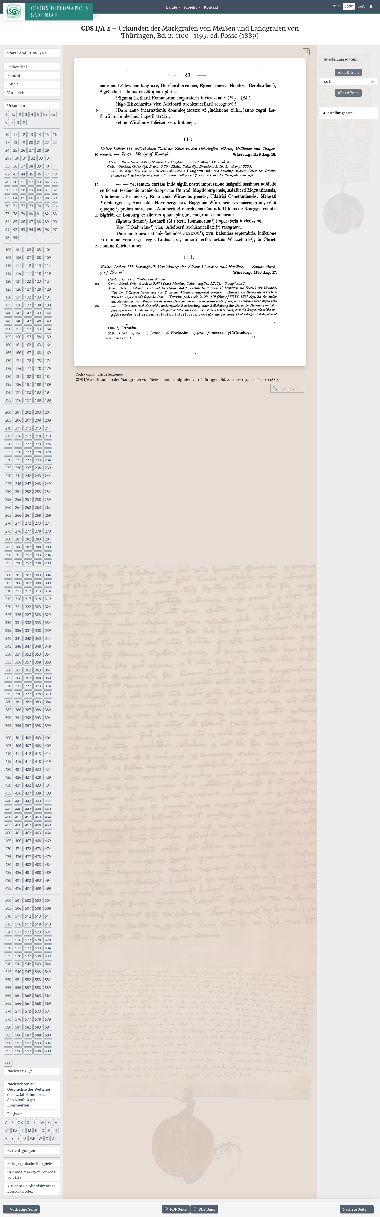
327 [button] (28, 614)
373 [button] (38, 686)
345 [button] (8, 646)
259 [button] (48, 499)
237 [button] (28, 467)
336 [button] (18, 630)
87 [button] (31, 221)
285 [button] (8, 547)
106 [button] (18, 257)
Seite (178, 1209)
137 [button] (28, 305)
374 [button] (48, 686)
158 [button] (38, 336)
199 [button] (48, 400)
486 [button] (18, 872)
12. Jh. (328, 81)
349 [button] (48, 646)
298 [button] (38, 563)
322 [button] (28, 606)
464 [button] (48, 832)
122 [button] (28, 281)
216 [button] (18, 436)
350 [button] (8, 654)
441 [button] (18, 801)
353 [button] (38, 654)
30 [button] (17, 158)
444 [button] (48, 801)
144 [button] (48, 313)
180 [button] (8, 376)
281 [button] (18, 539)
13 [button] (31, 134)
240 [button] (8, 475)
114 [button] (48, 265)
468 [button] (38, 840)
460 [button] (8, 832)
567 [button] (28, 1003)
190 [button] (8, 392)
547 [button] (28, 971)
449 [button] (48, 809)
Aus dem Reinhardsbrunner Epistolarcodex (31, 1188)
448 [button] (38, 809)
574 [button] (48, 1011)
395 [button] (8, 725)
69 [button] (55, 197)
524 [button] (48, 932)
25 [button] (15, 150)
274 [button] (48, 523)
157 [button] (28, 336)
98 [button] (7, 237)
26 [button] (23, 150)
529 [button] (48, 940)
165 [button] (8, 352)
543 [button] (38, 963)
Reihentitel (17, 67)
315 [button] (8, 598)
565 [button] (8, 1003)
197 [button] (28, 400)
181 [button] (18, 376)
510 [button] (8, 916)
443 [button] (38, 801)
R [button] (6, 1138)
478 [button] (38, 856)
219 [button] (48, 436)
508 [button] (38, 908)
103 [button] (38, 249)
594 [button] (48, 1043)
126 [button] (18, 289)
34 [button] (49, 158)
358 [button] (38, 662)
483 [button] (38, 864)
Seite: (337, 6)
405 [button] (8, 745)
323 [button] (38, 606)
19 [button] (23, 142)
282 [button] (28, 539)
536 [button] (18, 955)
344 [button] (48, 638)
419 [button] (48, 761)
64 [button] (15, 197)
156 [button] (18, 336)
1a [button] (13, 114)
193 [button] (38, 392)
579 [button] (48, 1019)
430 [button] (8, 785)
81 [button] (39, 213)
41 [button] (55, 166)
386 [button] (18, 709)
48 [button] (55, 174)
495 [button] (8, 888)
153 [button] (38, 328)
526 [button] (18, 940)
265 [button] (8, 515)
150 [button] (8, 328)
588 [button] (38, 1035)
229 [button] (48, 452)
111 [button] (18, 265)
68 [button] (47, 197)
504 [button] (48, 900)
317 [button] (28, 598)
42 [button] (7, 174)
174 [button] (48, 360)
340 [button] (8, 638)
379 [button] (48, 693)
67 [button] (39, 197)
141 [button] (18, 313)
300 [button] (8, 575)
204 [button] (48, 412)
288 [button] (38, 547)
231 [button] (18, 459)
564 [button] (48, 995)
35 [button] (7, 166)
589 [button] (48, 1035)
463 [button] (38, 832)
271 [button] (18, 523)
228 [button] (38, 452)
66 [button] (31, 197)
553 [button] (38, 979)
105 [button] (8, 257)
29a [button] (8, 158)
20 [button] (31, 142)
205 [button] (8, 420)
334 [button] (48, 622)
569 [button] (48, 1003)
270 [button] (8, 523)
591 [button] (18, 1043)
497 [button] (28, 888)
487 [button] (28, 872)
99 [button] (15, 237)
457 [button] (28, 824)
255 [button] (8, 499)
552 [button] (28, 979)
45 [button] (31, 174)
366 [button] (18, 678)
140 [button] (8, 313)
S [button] (12, 1138)
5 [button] (38, 114)
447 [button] (28, 809)
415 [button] (8, 761)
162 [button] (28, 344)
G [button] (49, 1122)
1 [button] (6, 114)
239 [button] (48, 467)
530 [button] (8, 948)
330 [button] (8, 622)
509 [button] (48, 908)
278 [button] (38, 531)
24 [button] (7, 150)
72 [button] (23, 205)
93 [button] (23, 229)
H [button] (56, 1122)
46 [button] (39, 174)
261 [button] (18, 507)
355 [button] (8, 662)
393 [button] (38, 717)
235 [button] (8, 467)
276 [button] (18, 531)
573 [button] (38, 1011)
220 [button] (8, 444)
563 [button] (38, 995)
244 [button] (48, 475)
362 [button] (28, 670)
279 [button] (48, 531)
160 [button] (8, 344)
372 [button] (28, 686)
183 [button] (38, 376)
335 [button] (8, 630)
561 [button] (18, 995)
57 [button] (15, 190)
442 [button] (28, 801)
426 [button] (18, 777)
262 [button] (28, 507)
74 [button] (39, 205)
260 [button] (8, 507)
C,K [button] (20, 1122)
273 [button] (38, 523)
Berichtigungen (21, 1150)
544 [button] (48, 963)
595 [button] (8, 1051)
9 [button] (24, 122)
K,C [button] (15, 1130)
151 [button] (18, 328)
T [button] (18, 1138)
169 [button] (48, 352)
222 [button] (28, 444)
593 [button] (38, 1043)
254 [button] (48, 491)
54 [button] (47, 182)
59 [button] (31, 190)
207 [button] (28, 420)
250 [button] (8, 491)
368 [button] (38, 678)
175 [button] (8, 368)
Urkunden (16, 105)
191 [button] (18, 392)
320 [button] (8, 606)
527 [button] (28, 940)
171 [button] (18, 360)
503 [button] (38, 900)
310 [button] (8, 590)
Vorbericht (16, 92)
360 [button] (8, 670)
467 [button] (28, 840)
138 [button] (38, 305)
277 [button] (28, 531)
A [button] (6, 1122)
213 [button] (38, 428)
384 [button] (48, 701)
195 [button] (8, 400)
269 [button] (48, 515)
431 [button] (18, 785)
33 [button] (41, 158)
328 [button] (38, 614)
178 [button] (38, 368)
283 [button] (38, 539)
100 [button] (8, 249)
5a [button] (45, 114)
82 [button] (47, 213)
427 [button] (28, 777)
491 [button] (18, 880)
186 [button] (18, 384)
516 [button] (18, 924)
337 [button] (28, 630)
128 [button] (38, 289)
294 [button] (48, 555)
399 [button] (48, 725)
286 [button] (18, 547)
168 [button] (38, 352)
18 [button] (15, 142)
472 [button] (28, 848)
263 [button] (38, 507)
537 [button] (28, 955)
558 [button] (38, 987)
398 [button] (38, 725)
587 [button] (28, 1035)
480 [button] (8, 864)
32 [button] (33, 158)
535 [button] (8, 955)
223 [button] (38, 444)
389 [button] (48, 709)
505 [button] (8, 908)
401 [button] (18, 737)
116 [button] (18, 273)
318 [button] (38, 598)
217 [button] (28, 436)
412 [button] (28, 753)
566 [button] (18, 1003)
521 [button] (18, 932)
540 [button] (8, 963)
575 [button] (8, 1019)
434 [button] (48, 785)
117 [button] (28, 273)
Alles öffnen (348, 72)
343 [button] (38, 638)
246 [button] (18, 483)
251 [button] (18, 491)
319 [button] (48, 598)
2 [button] (20, 114)
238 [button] (38, 467)
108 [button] (38, 257)
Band (207, 1209)
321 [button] (18, 606)
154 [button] (48, 328)
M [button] (29, 1130)
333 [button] (38, 622)
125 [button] (8, 289)
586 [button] (18, 1035)
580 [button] (8, 1027)
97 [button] (55, 229)
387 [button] (28, 709)
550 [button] (8, 979)
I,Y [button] (7, 1130)
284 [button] (48, 539)
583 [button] (38, 1027)
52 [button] (31, 182)
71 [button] (15, 205)
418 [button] (38, 761)
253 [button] (38, 491)
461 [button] (18, 832)
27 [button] (31, 150)
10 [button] (7, 134)
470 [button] (8, 848)
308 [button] (38, 583)
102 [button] (28, 249)
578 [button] (38, 1019)
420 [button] (8, 769)
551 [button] (18, 979)
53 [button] (39, 182)
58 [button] (23, 190)
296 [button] (18, 563)
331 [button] (18, 622)
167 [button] (28, 352)
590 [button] (8, 1043)
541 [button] (18, 963)
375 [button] (8, 693)
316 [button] (18, 598)
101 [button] (18, 249)
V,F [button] (32, 1138)
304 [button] (48, 575)
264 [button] (48, 507)
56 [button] (7, 190)
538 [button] (38, 955)
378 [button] (38, 693)
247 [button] (28, 483)
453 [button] (38, 817)
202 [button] (28, 412)
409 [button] (48, 745)
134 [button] (48, 297)
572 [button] (28, 1011)
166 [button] (18, 352)
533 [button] (38, 948)
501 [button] (18, 900)
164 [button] (48, 344)
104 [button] (48, 249)
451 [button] (18, 817)
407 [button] (28, 745)
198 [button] (38, 400)
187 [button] (28, 384)
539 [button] (48, 955)
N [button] (36, 1130)
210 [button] (8, 428)
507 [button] (28, 908)
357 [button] (28, 662)
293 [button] (38, 555)
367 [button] (28, 678)
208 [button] (38, 420)
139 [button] (48, 305)
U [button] (24, 1138)
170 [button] (8, 360)
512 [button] (28, 916)
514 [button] (48, 916)
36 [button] (15, 166)
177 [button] (28, 368)
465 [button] (8, 840)
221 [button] (18, 444)
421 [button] (18, 769)
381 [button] (18, 701)
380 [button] (8, 701)
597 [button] (28, 1051)
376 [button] (18, 693)
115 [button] (8, 273)
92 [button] (15, 229)
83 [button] (55, 213)
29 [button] (47, 150)
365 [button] (8, 678)
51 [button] (23, 182)
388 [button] (38, 709)
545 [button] (8, 971)
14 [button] (39, 134)
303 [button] (38, 575)
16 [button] (55, 134)
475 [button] (8, 856)
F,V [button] (41, 1122)
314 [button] (48, 590)
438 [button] (38, 793)
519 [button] (48, 924)
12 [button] (23, 134)
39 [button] (39, 166)
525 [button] (8, 940)
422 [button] (28, 769)
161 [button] (18, 344)
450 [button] (8, 817)
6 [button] (6, 122)
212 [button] (28, 428)
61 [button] (47, 190)
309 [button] (48, 583)
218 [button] (38, 436)
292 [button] (28, 555)
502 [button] (28, 900)
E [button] (34, 1122)
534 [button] (48, 948)
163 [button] (38, 344)
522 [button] (28, 932)
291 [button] (18, 555)
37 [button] (23, 166)
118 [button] (38, 273)
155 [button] (8, 336)
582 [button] (28, 1027)
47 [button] (47, 174)
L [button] (23, 1130)
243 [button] (38, 475)
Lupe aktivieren (287, 388)
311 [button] (18, 590)
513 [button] (38, 916)
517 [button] (28, 924)
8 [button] (18, 122)
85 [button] (15, 221)
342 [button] (28, 638)
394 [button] (48, 717)
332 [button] (28, 622)
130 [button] (8, 297)
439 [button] (48, 793)
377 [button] (28, 693)
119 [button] (48, 273)
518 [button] (38, 924)
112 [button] (28, 265)
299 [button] (48, 563)
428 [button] (38, 777)
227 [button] (28, 452)
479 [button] (48, 856)
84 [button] (7, 221)
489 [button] (48, 872)
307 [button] (28, 583)
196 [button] (18, 400)
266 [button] (18, 515)
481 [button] (18, 864)
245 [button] (8, 483)
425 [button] (8, 777)
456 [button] (18, 824)
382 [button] (28, 701)
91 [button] (7, 229)
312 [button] (28, 590)
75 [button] (47, 205)
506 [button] (18, 908)
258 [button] (38, 499)
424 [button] (48, 769)
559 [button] (48, 987)
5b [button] (53, 114)
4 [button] (32, 114)
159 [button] (48, 336)
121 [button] (18, 281)
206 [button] (18, 420)
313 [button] (38, 590)
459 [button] (48, 824)
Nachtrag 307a (20, 1071)
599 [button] (48, 1051)
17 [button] (7, 142)
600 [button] (8, 1063)
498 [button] (38, 888)
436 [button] (18, 793)
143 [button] (38, 313)
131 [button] (18, 297)
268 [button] (38, 515)
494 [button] (48, 880)
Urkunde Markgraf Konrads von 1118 (31, 1175)
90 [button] (55, 221)
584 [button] (48, 1027)
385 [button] (8, 709)
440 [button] (8, 801)
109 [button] (48, 257)
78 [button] (15, 213)
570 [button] (8, 1011)
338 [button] (38, 630)
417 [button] (28, 761)
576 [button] (18, 1019)
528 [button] (38, 940)
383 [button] (38, 701)
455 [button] (8, 824)
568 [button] (38, 1003)
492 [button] (28, 880)
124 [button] (48, 281)
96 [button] (47, 229)
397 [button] (28, 725)
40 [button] (47, 166)
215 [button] (8, 436)
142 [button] (28, 313)
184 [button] (48, 376)
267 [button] (28, 515)
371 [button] (18, 686)
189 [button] (48, 384)
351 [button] (18, 654)
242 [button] (28, 475)
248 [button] (38, 483)
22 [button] (47, 142)
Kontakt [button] (211, 7)
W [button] (40, 1138)
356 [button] (18, 662)
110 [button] (8, 265)
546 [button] (18, 971)
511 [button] (18, 916)
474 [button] (48, 848)
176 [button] (18, 368)
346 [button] (18, 646)
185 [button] (8, 384)
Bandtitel (15, 75)
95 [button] (39, 229)
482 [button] (28, 864)
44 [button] (23, 174)
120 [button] (8, 281)
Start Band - (27, 53)
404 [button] (48, 737)
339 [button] (48, 630)
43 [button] (15, 174)
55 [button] (55, 182)
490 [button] (8, 880)
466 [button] (18, 840)
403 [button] (38, 737)
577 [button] (28, 1019)
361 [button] (18, 670)
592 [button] (28, 1043)
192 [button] (28, 392)
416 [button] (18, 761)
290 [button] (8, 555)
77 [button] (7, 213)
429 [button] (48, 777)
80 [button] (31, 213)
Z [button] (53, 1138)
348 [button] (38, 646)
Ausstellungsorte (338, 113)
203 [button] (38, 412)
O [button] (43, 1130)
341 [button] (18, 638)
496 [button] (18, 888)
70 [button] (7, 205)
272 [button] (28, 523)
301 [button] (18, 575)
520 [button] (8, 932)
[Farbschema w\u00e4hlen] (371, 6)
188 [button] (38, 384)
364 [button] (48, 670)
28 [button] (39, 150)
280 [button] (8, 539)
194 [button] (48, 392)
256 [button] (18, 499)
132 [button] (28, 297)
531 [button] (18, 948)
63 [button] (7, 197)
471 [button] (18, 848)
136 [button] (18, 305)
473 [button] (38, 848)
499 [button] (48, 888)
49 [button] (7, 182)
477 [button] (28, 856)
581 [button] (18, 1027)
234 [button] (48, 459)
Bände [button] (172, 7)
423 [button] (38, 769)
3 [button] (26, 114)
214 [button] (48, 428)
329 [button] (48, 614)
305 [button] (8, 583)
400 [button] (8, 737)
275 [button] (8, 531)
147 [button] (28, 321)
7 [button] (12, 122)
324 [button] (48, 606)
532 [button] (28, 948)
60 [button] (39, 190)
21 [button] (39, 142)
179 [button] (48, 368)
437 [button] (28, 793)
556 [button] (18, 987)
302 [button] (28, 575)
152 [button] (28, 328)
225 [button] (8, 452)
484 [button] (48, 864)
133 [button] (38, 297)
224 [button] (48, 444)
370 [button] (8, 686)
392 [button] (28, 717)
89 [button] (47, 221)
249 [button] (48, 483)
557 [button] (28, 987)
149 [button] (48, 321)
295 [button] (8, 563)
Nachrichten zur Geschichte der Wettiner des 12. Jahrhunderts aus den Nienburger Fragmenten (29, 1094)
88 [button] (39, 221)
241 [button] (18, 475)
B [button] (12, 1122)
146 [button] (18, 321)
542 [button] (28, 963)
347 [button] (28, 646)
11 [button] (15, 134)
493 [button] (38, 880)
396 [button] (18, 725)
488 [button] (38, 872)
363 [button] (38, 670)
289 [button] (48, 547)
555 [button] (8, 987)
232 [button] (28, 459)
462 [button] (28, 832)
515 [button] (8, 924)
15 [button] (47, 134)
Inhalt (12, 84)
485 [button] (8, 872)
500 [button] (8, 900)
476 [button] (18, 856)
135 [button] (8, 305)
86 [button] (23, 221)
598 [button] (38, 1051)
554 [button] (48, 979)
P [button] (49, 1130)
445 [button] (8, 809)
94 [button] (31, 229)
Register (14, 1114)
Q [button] (55, 1130)
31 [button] (25, 158)
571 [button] (18, 1011)
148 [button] (38, 321)
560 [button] (8, 995)
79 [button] (23, 213)
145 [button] (8, 321)
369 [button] (48, 678)
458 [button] (38, 824)
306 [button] (18, 583)
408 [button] (38, 745)
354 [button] (48, 654)
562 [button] (28, 995)
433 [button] (38, 785)
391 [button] (18, 717)
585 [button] (8, 1035)
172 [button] (28, 360)
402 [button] (28, 737)
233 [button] (38, 459)
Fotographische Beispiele (29, 1163)
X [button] (47, 1138)
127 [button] (28, 289)
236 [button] (18, 467)
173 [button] (38, 360)
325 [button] (8, 614)
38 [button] (31, 166)
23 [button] (55, 142)
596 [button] (18, 1051)
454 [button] (48, 817)
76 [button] (55, 205)
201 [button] (18, 412)
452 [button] (28, 817)
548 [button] (38, 971)
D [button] (28, 1122)
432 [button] (28, 785)
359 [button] (48, 662)
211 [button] (18, 428)
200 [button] (8, 412)
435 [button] (8, 793)
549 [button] (48, 971)
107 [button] (28, 257)
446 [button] (18, 809)
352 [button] (28, 654)
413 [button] (38, 753)
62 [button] (55, 190)
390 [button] (8, 717)
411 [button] (18, 753)
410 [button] (8, 753)
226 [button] (18, 452)
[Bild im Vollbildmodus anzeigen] (306, 51)
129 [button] (48, 289)
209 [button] (48, 420)
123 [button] (38, 281)
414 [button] (48, 753)
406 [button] (18, 745)
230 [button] (8, 459)
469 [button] (48, 840)
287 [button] (28, 547)
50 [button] (15, 182)
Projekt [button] (191, 7)
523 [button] (38, 932)
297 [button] (28, 563)
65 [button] (23, 197)
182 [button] (28, 376)
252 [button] (28, 491)
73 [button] (31, 205)
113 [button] (38, 265)
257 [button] (28, 499)
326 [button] (18, 614)
